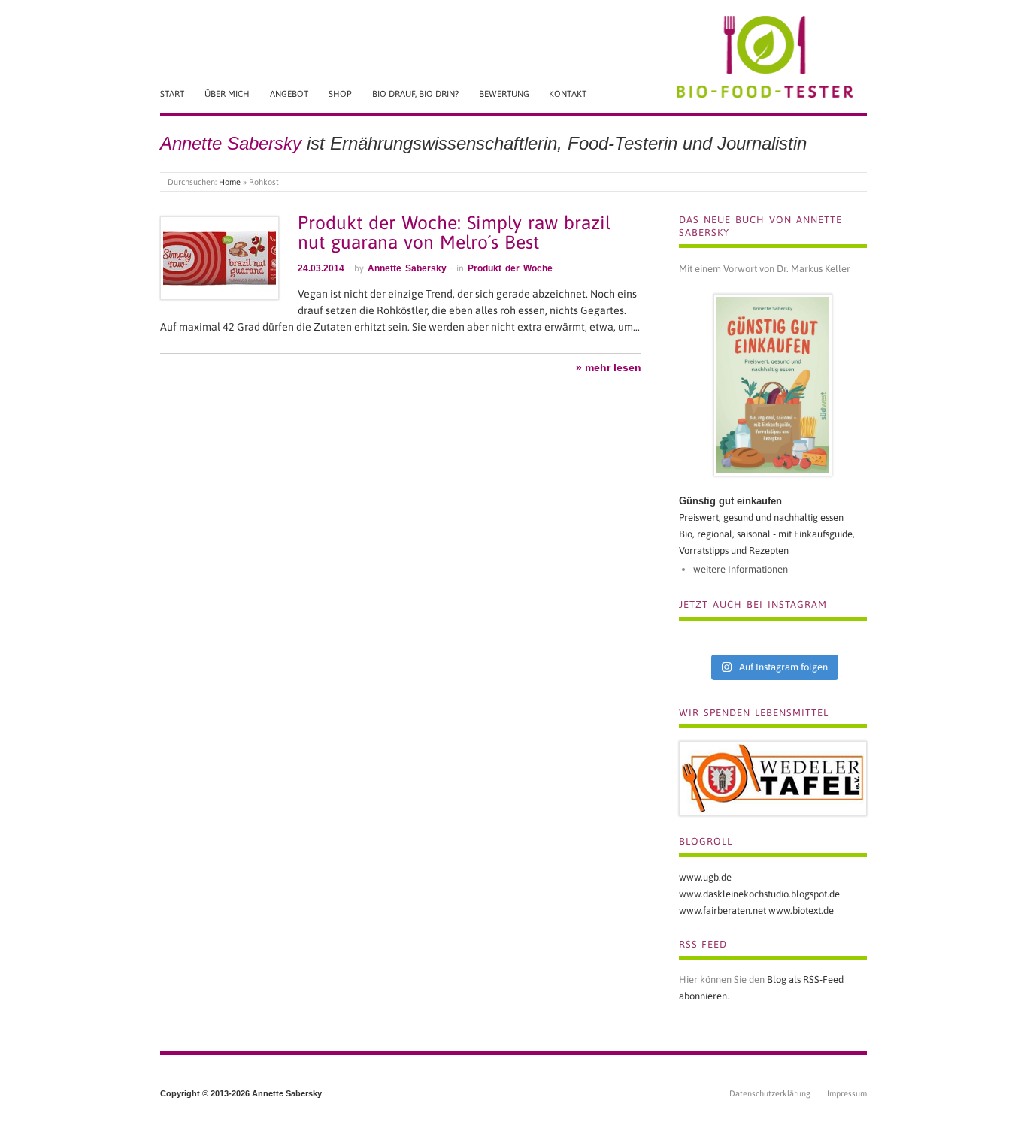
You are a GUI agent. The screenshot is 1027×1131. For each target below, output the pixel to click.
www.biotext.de (801, 910)
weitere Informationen (740, 569)
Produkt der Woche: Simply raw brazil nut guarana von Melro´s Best (454, 232)
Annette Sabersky (407, 268)
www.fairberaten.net (722, 910)
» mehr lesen (608, 367)
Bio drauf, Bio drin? (415, 93)
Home (230, 181)
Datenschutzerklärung (769, 1093)
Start (172, 93)
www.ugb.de (705, 877)
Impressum (847, 1093)
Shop (340, 93)
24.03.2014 (321, 268)
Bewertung (504, 93)
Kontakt (567, 93)
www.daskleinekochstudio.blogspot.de (759, 894)
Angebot (289, 93)
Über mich (227, 93)
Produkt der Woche (510, 268)
